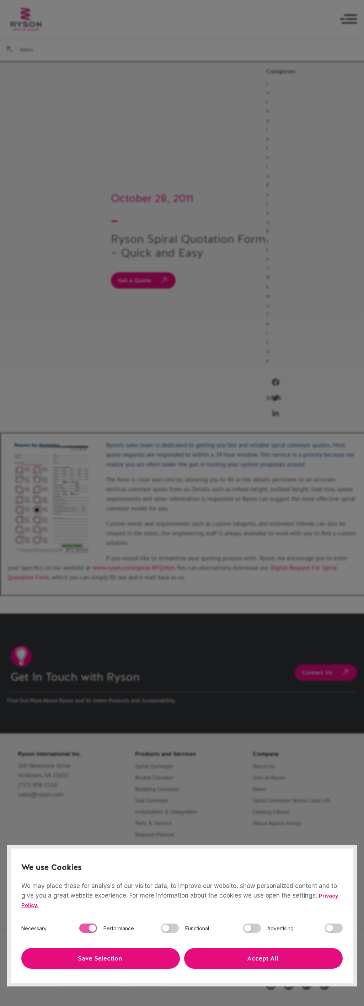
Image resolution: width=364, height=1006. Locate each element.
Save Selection (100, 958)
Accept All (262, 958)
